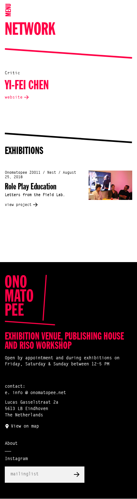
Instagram (16, 459)
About (11, 444)
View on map (25, 426)
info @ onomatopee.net (39, 393)
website (14, 97)
